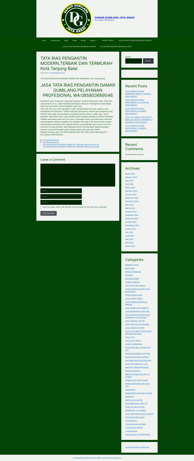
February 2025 (131, 177)
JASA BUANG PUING (133, 295)
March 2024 (130, 187)
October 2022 (131, 222)
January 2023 (131, 212)
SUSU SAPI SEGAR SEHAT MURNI (139, 414)
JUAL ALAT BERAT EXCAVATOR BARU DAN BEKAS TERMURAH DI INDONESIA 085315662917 (139, 119)
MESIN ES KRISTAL (133, 371)
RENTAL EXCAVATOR (134, 400)
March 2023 (130, 208)
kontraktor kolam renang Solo (137, 447)
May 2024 (129, 181)
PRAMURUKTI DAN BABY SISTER (138, 393)
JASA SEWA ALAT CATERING (137, 324)
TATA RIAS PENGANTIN (51, 140)
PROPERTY (129, 397)
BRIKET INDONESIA (133, 272)
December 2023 (131, 198)
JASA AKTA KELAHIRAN (135, 286)
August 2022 (130, 229)
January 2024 (131, 194)
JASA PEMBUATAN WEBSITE (137, 308)
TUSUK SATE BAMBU (134, 428)
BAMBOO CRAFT (132, 265)
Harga (74, 40)
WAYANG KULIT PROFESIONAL (138, 435)
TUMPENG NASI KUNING (135, 424)
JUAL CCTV (130, 337)
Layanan (92, 40)
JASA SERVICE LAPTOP (135, 321)
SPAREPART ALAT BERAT (135, 410)
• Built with (91, 458)
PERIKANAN (130, 390)
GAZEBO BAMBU (132, 279)
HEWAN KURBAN (132, 282)
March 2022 (130, 246)
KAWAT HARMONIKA (133, 344)
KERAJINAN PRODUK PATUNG (137, 354)
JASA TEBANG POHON (134, 328)
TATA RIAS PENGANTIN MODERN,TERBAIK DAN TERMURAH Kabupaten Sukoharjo (71, 144)
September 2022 (132, 225)
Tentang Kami (55, 40)
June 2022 (129, 236)
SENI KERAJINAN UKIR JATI (136, 404)
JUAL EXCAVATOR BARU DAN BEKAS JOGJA (116, 46)
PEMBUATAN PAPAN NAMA (136, 380)
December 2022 (131, 215)
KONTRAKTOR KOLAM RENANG (138, 361)
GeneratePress (115, 458)
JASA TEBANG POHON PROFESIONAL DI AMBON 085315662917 (135, 111)
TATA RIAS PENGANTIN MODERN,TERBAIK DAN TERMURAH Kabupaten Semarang (71, 146)
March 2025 (130, 174)
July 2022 (129, 232)
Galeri (66, 40)
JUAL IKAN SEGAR (133, 341)
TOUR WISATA (131, 421)
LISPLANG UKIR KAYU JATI (136, 364)
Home (44, 40)
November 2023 (132, 201)
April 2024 (129, 184)
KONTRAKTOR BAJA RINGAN (137, 357)
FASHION (129, 275)
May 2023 (129, 205)
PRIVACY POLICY (108, 40)
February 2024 (131, 191)
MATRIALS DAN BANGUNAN (137, 367)
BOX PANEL (130, 268)
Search (128, 57)
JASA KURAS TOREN (133, 299)
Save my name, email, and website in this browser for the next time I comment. (75, 207)
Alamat (83, 40)
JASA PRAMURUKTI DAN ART (137, 311)
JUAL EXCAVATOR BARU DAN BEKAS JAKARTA (135, 40)
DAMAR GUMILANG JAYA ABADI (114, 17)
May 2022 (129, 239)
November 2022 (131, 218)
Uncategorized (131, 431)
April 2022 (129, 243)
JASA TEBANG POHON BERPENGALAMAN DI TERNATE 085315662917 (138, 94)
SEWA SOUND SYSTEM (134, 407)
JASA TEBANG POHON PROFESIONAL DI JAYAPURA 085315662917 (137, 102)
